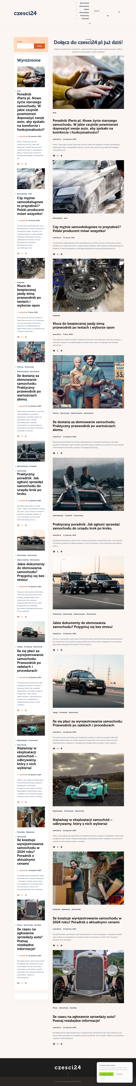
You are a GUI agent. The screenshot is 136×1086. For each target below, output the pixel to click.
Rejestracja (66, 909)
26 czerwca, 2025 (69, 139)
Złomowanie (88, 413)
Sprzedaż (73, 1008)
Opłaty (55, 712)
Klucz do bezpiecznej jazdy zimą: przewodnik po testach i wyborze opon (84, 326)
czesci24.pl (57, 139)
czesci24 (68, 1067)
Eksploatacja (57, 811)
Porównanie (68, 811)
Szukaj (19, 41)
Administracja (58, 515)
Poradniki (56, 316)
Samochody (64, 413)
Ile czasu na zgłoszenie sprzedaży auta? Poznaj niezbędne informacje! (84, 1019)
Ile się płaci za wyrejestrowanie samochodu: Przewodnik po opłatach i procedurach (88, 723)
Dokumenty (57, 614)
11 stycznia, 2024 (69, 535)
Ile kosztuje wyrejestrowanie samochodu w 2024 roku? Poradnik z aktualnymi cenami (87, 920)
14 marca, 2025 (69, 238)
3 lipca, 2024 (68, 334)
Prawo (55, 1008)
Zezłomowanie (76, 413)
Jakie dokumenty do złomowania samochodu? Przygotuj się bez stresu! (83, 625)
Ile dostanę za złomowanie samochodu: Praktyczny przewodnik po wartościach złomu (84, 426)
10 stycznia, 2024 (69, 633)
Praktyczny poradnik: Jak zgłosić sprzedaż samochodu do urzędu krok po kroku (86, 526)
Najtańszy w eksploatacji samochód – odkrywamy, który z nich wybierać (83, 822)
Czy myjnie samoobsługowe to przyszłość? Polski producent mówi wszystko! (87, 229)
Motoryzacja (57, 218)
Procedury (63, 712)
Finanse (56, 413)
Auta (54, 113)
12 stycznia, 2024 (69, 437)
